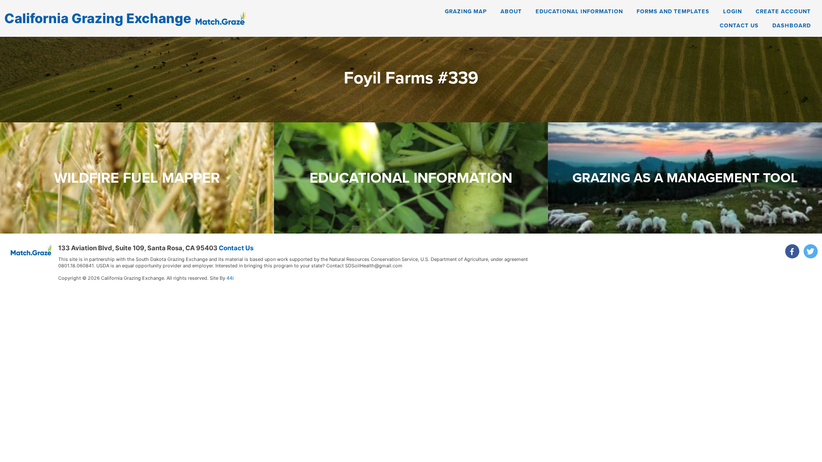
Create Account (783, 11)
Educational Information (579, 11)
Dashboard (791, 25)
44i (230, 278)
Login (732, 11)
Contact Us (739, 25)
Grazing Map (466, 11)
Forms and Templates (673, 11)
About (511, 11)
